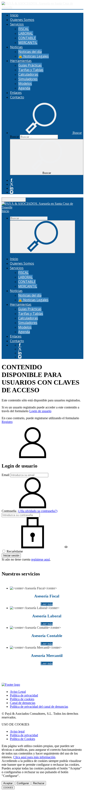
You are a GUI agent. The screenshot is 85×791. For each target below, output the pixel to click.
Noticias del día (30, 51)
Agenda (24, 88)
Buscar (14, 136)
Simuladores (28, 79)
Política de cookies (22, 699)
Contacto (17, 97)
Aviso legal (17, 731)
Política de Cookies (22, 739)
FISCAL (23, 29)
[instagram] (11, 192)
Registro (7, 422)
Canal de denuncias (22, 703)
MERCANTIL (27, 42)
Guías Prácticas (30, 65)
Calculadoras (28, 74)
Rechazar (38, 783)
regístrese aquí (40, 559)
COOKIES (8, 787)
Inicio (14, 15)
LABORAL (25, 33)
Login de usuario (40, 411)
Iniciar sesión (11, 555)
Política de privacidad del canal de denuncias (39, 706)
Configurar (23, 783)
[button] (46, 132)
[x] (11, 184)
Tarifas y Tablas (30, 70)
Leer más (47, 604)
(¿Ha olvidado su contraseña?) (37, 511)
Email (5, 475)
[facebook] (11, 180)
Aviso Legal (18, 691)
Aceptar (8, 783)
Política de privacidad (24, 695)
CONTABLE (27, 38)
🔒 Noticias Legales (33, 56)
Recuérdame (14, 551)
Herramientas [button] (21, 60)
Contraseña (29, 511)
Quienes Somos (22, 19)
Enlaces (16, 92)
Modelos (25, 83)
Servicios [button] (17, 24)
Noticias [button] (16, 47)
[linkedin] (11, 188)
